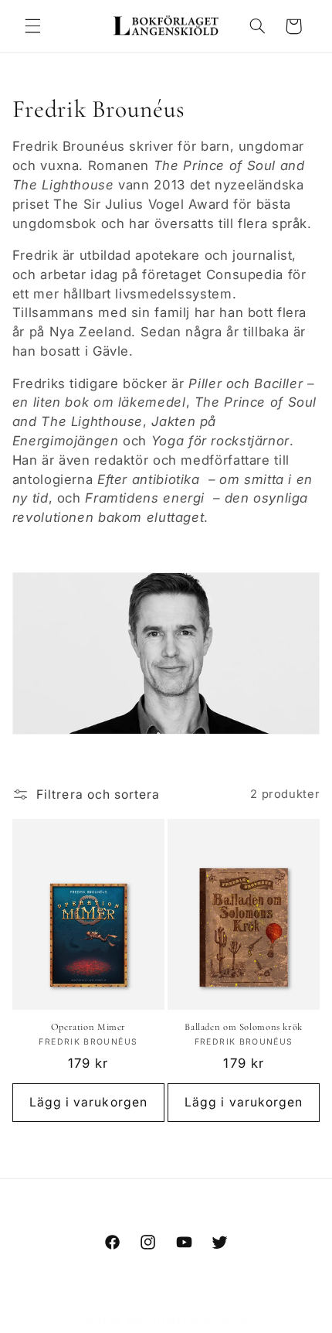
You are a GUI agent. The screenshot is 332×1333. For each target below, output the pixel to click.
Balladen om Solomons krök (244, 1027)
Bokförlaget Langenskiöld (187, 1320)
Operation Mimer (88, 1027)
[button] (32, 26)
